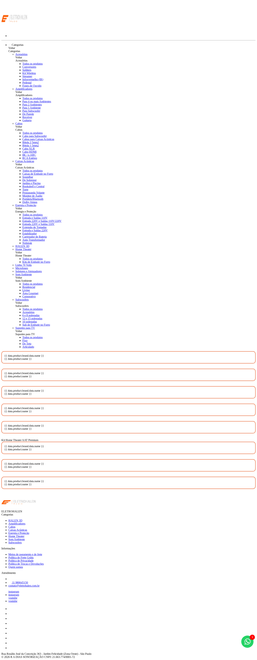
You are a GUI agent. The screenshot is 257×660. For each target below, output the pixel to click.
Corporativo (29, 296)
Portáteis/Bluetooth (32, 198)
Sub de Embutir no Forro (36, 324)
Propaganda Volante (33, 192)
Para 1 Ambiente (31, 107)
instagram (13, 591)
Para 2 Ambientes (32, 104)
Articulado (28, 346)
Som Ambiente (23, 274)
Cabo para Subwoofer (34, 136)
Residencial (28, 287)
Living (26, 290)
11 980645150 (19, 582)
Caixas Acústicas (24, 161)
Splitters (26, 69)
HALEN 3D (22, 246)
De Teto (26, 343)
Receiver (27, 117)
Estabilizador (29, 233)
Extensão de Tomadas (34, 227)
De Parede (28, 114)
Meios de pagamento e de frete (25, 554)
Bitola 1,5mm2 (30, 145)
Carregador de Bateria (34, 236)
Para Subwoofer (31, 110)
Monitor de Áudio (32, 195)
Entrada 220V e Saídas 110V (38, 224)
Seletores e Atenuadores (28, 271)
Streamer (27, 76)
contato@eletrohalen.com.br (24, 585)
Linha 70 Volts (23, 265)
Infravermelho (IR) (32, 79)
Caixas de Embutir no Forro (37, 173)
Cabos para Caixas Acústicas (38, 139)
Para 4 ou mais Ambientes (36, 101)
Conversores (29, 66)
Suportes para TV (25, 327)
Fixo (24, 340)
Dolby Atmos (29, 202)
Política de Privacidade (21, 560)
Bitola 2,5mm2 (30, 142)
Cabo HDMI (29, 151)
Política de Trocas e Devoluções (26, 563)
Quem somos (15, 566)
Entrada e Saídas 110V (35, 217)
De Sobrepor (29, 180)
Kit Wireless (29, 73)
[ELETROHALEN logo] (14, 29)
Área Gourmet (30, 293)
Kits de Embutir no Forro (36, 261)
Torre (25, 189)
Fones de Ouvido (31, 85)
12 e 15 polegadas (32, 318)
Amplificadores (23, 88)
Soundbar (27, 176)
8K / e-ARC (29, 154)
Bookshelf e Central (33, 186)
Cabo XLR (28, 148)
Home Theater (23, 249)
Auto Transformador (33, 239)
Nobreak (27, 242)
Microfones (21, 268)
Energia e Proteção (25, 205)
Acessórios (21, 54)
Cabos (18, 123)
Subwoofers (22, 299)
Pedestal (26, 82)
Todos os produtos (32, 63)
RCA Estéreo (29, 158)
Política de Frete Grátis (21, 557)
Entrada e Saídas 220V (35, 230)
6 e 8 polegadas (31, 315)
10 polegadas (29, 321)
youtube (12, 597)
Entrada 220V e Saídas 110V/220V (42, 220)
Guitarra (26, 120)
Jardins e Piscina (31, 183)
